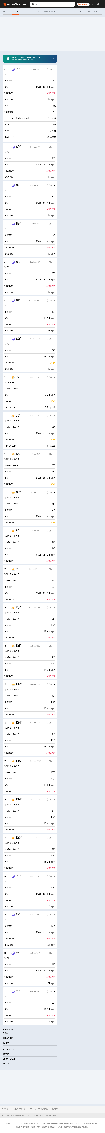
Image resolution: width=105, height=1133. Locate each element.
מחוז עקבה (43, 1109)
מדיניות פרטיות (34, 1127)
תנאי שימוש (46, 1127)
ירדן (31, 1109)
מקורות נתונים (82, 1127)
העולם (5, 1109)
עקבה (55, 1109)
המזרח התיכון (18, 1109)
